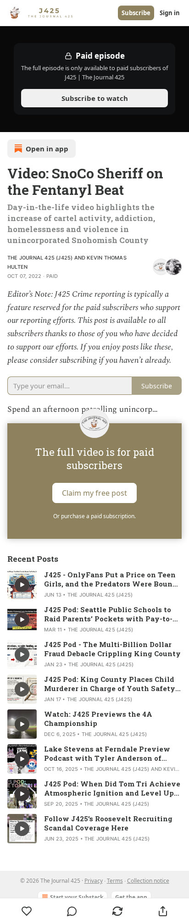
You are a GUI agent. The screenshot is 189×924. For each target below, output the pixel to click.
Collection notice (148, 881)
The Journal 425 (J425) (39, 258)
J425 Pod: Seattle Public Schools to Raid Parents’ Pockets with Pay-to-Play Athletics (108, 614)
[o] (22, 584)
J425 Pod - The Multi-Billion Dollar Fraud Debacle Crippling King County (112, 649)
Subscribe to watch (94, 98)
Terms (115, 881)
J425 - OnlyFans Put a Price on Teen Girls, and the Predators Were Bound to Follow (110, 579)
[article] (94, 584)
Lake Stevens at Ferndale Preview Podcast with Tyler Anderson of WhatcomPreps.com (107, 753)
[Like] (26, 911)
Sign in (170, 13)
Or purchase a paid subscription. (94, 516)
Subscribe (136, 13)
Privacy (93, 881)
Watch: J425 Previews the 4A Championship (98, 718)
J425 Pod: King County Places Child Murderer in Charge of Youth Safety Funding (109, 684)
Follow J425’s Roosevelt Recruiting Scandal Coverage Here (108, 823)
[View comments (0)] (72, 911)
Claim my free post (94, 493)
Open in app (47, 148)
